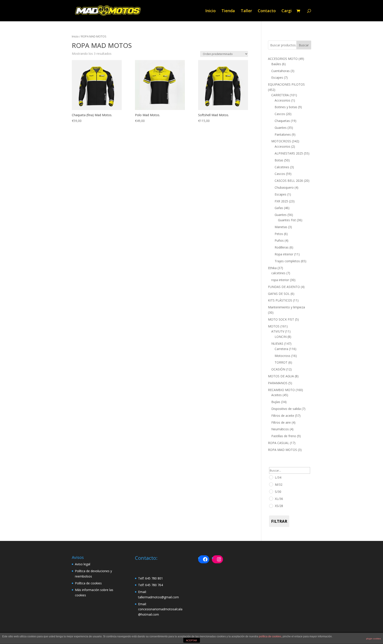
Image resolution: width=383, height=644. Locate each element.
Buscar (304, 45)
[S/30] (271, 491)
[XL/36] (271, 498)
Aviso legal (82, 564)
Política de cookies (88, 583)
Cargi (286, 11)
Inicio (210, 11)
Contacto (267, 11)
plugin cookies (373, 638)
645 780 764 (154, 585)
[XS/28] (271, 505)
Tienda (228, 11)
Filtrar (279, 521)
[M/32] (271, 484)
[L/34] (271, 477)
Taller (246, 11)
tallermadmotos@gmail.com (158, 597)
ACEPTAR (191, 640)
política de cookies (270, 636)
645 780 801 (154, 578)
